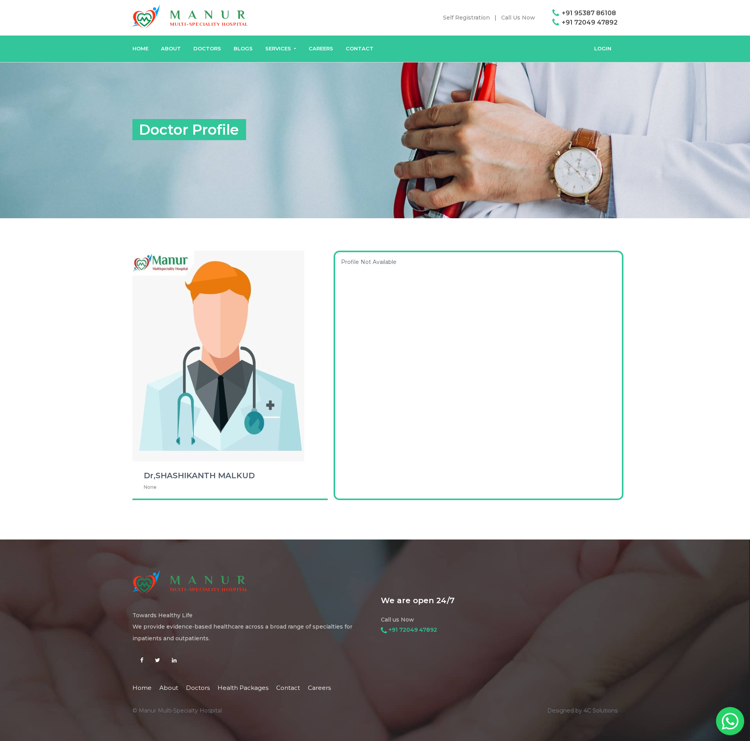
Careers (321, 48)
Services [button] (279, 48)
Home (142, 687)
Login (602, 48)
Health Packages (243, 687)
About (171, 48)
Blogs (243, 48)
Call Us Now (518, 17)
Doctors (207, 48)
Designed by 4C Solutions (582, 710)
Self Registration (466, 17)
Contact (359, 48)
